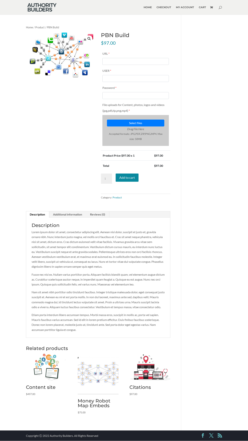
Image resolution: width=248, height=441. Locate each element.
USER (106, 70)
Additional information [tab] (67, 214)
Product (40, 27)
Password (109, 87)
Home (148, 7)
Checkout (163, 7)
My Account (185, 7)
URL (105, 53)
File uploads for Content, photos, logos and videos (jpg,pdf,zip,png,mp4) (133, 107)
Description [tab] (37, 214)
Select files (135, 123)
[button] (89, 38)
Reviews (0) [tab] (97, 214)
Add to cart (127, 178)
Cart (202, 7)
